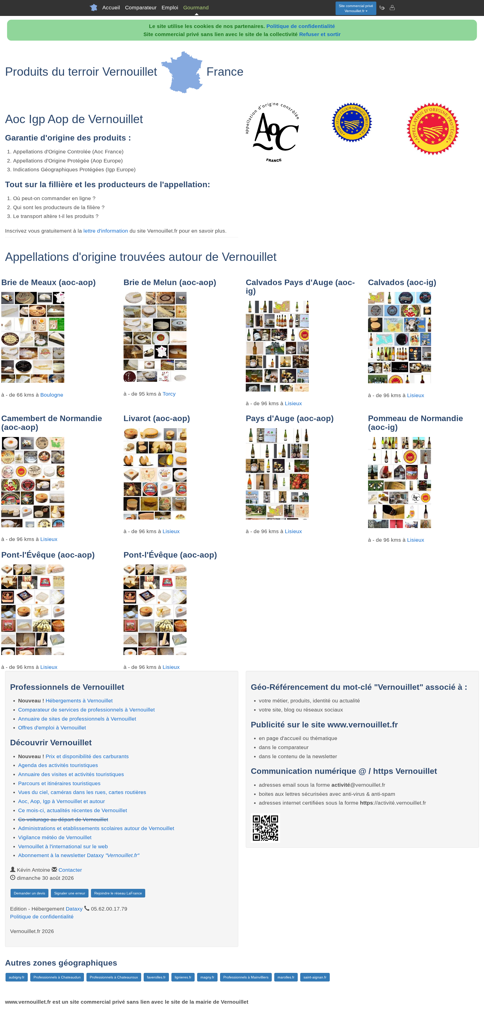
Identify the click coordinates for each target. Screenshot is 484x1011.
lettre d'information (106, 231)
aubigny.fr (16, 977)
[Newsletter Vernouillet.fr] (382, 7)
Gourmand (196, 7)
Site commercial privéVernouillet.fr (356, 8)
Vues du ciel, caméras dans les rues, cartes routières (82, 792)
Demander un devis (29, 893)
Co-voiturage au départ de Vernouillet (63, 819)
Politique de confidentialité (300, 26)
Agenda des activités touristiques (58, 765)
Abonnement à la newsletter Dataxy (78, 855)
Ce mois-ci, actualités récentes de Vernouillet (72, 810)
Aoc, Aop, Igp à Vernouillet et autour (61, 801)
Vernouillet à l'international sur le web (63, 846)
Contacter (70, 870)
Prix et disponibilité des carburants (87, 756)
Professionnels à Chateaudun (57, 977)
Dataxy (74, 909)
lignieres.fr (183, 977)
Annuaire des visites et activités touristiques (71, 774)
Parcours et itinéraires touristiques (59, 783)
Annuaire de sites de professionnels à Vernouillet (77, 719)
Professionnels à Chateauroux (114, 977)
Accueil (111, 7)
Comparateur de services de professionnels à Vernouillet (86, 710)
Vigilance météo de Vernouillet (55, 837)
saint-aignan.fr (315, 977)
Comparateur (141, 7)
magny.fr (207, 977)
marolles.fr (286, 977)
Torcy (169, 394)
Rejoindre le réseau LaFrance (118, 893)
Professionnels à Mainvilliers (245, 977)
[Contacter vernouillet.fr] (392, 7)
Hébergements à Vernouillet (79, 700)
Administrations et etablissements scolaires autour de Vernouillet (96, 828)
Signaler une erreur (69, 893)
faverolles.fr (156, 977)
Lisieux (293, 403)
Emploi (170, 7)
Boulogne (51, 395)
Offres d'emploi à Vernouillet (52, 727)
